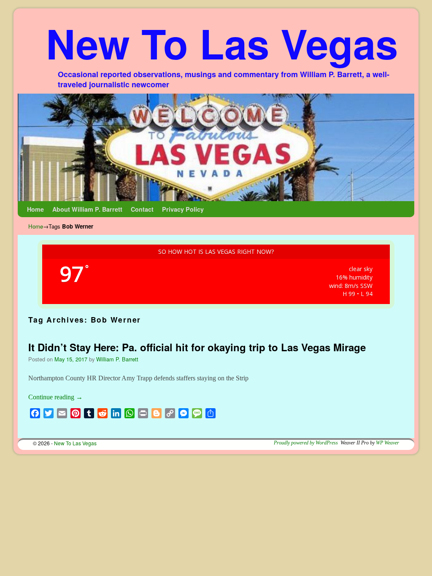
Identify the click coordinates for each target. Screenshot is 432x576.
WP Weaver (387, 443)
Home (35, 209)
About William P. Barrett (87, 209)
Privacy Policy (183, 209)
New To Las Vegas (222, 43)
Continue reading (55, 397)
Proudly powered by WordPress (306, 443)
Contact (142, 209)
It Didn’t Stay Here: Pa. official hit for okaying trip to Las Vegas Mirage (197, 347)
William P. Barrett (117, 359)
